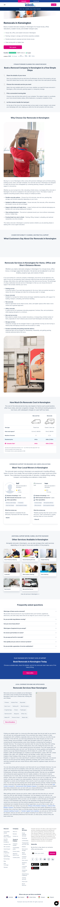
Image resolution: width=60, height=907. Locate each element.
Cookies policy (16, 857)
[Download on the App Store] (35, 864)
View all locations (10, 722)
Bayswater (22, 702)
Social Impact (7, 849)
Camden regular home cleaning (30, 811)
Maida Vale (25, 717)
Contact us (15, 836)
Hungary (43, 897)
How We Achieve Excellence (6, 840)
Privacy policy (16, 851)
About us (15, 831)
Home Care (24, 881)
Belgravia (16, 713)
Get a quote (13, 47)
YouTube (44, 859)
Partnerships (7, 858)
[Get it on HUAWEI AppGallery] (35, 868)
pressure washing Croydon (11, 811)
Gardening (24, 838)
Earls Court (7, 706)
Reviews (15, 833)
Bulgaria (52, 897)
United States (32, 897)
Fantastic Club (7, 844)
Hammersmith (8, 713)
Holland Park (14, 702)
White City (24, 713)
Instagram (48, 859)
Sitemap (6, 867)
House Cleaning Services (24, 834)
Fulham (16, 710)
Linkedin (52, 859)
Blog (5, 861)
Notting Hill (15, 706)
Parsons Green (16, 717)
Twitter (36, 859)
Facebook (32, 859)
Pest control (25, 860)
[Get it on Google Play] (44, 864)
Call (54, 4)
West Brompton (25, 706)
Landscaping (25, 840)
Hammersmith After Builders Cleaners (26, 786)
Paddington (23, 710)
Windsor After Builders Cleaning (37, 805)
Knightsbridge (8, 710)
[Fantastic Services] (30, 4)
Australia (11, 897)
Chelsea (6, 702)
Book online (30, 673)
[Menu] (5, 4)
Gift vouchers (7, 846)
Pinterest (40, 859)
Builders (24, 846)
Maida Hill (7, 717)
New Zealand (21, 897)
